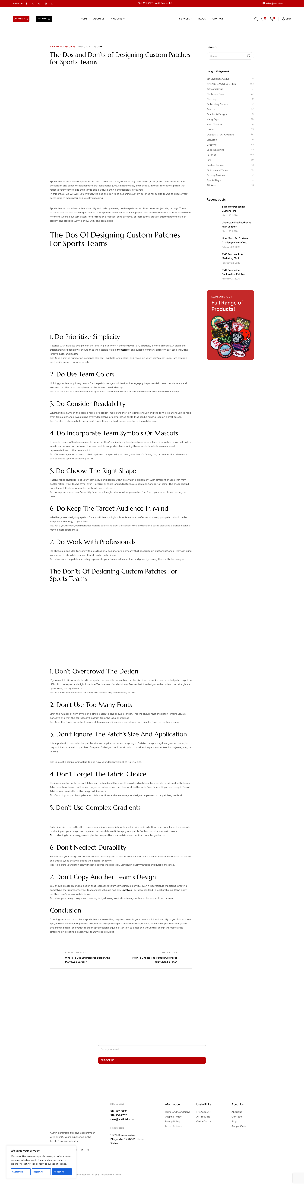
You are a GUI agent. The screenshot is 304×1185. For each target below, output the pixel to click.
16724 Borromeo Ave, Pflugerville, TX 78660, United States (127, 1139)
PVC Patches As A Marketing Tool (232, 256)
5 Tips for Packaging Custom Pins (233, 208)
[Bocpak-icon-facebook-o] (26, 3)
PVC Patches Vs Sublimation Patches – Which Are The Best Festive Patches (238, 272)
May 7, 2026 (84, 46)
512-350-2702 (118, 1115)
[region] (41, 1162)
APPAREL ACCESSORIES (62, 46)
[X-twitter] (33, 3)
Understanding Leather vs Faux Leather (236, 224)
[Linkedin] (45, 3)
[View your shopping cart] (271, 19)
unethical (127, 889)
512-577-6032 (118, 1111)
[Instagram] (76, 1150)
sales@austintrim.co (121, 1119)
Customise (17, 1171)
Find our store (117, 1128)
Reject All (38, 1171)
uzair (99, 46)
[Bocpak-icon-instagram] (39, 3)
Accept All (59, 1171)
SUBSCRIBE (107, 1060)
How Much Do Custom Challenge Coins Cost (235, 240)
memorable (123, 349)
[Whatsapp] (52, 3)
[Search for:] (230, 56)
